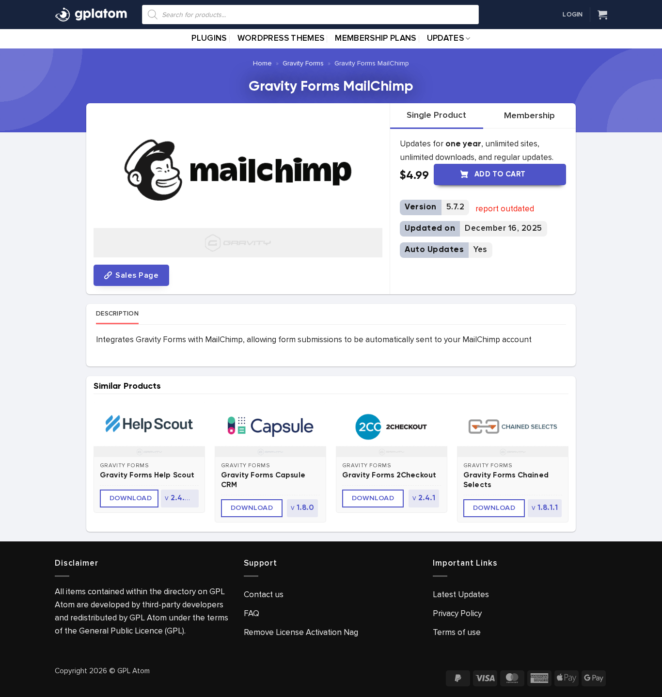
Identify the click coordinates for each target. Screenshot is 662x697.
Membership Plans (375, 38)
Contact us (264, 594)
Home (262, 63)
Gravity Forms (303, 63)
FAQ (251, 613)
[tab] (436, 115)
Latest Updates (461, 594)
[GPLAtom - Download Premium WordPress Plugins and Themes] (91, 14)
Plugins (208, 38)
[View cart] (602, 14)
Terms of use (457, 632)
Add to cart (500, 174)
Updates (445, 38)
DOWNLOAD (131, 498)
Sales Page (135, 275)
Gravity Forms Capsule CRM (263, 480)
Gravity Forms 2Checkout (389, 475)
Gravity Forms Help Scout (147, 475)
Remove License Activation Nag (301, 632)
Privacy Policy (457, 613)
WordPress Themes (280, 38)
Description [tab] (117, 313)
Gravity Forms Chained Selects (506, 480)
